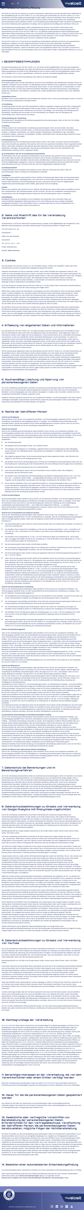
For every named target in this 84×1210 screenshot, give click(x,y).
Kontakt (11, 1207)
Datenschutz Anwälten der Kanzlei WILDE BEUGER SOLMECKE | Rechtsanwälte (33, 1178)
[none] (11, 3)
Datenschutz (19, 1207)
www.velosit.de (14, 250)
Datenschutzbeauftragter (29, 1176)
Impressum (28, 1207)
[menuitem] (13, 3)
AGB (34, 1207)
